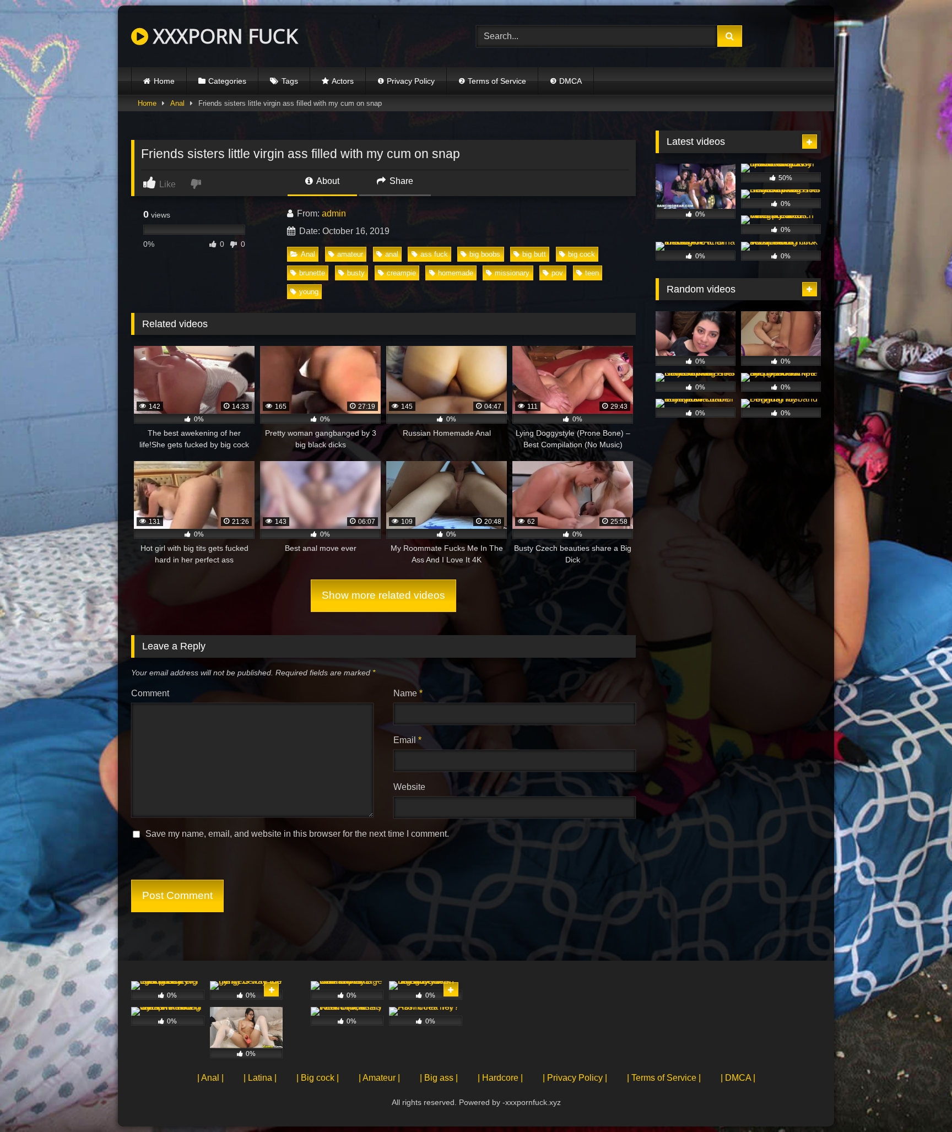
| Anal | (210, 1077)
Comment (150, 693)
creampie (401, 273)
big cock (581, 254)
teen (592, 273)
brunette (312, 273)
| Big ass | (439, 1077)
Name (408, 693)
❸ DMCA (566, 81)
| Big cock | (317, 1077)
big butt (534, 254)
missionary (512, 273)
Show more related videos (383, 595)
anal (391, 254)
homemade (455, 273)
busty (356, 273)
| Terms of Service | (664, 1077)
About (327, 181)
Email (407, 740)
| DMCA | (738, 1077)
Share (400, 181)
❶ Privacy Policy (406, 81)
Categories (227, 81)
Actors (343, 81)
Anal (177, 103)
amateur (350, 254)
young (308, 292)
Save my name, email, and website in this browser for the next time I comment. (297, 833)
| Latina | (260, 1077)
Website (409, 787)
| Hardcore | (500, 1077)
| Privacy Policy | (575, 1077)
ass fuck (434, 254)
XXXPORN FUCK (223, 36)
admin (334, 213)
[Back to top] (918, 1099)
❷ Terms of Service (492, 81)
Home (164, 81)
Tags (290, 81)
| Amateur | (379, 1077)
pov (557, 273)
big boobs (484, 254)
